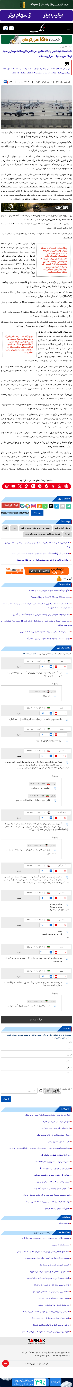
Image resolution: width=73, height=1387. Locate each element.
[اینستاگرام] (33, 505)
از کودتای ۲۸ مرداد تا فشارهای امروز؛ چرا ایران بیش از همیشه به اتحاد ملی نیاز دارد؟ (38, 544)
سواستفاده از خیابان (60, 1245)
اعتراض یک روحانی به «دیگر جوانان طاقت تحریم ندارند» (46, 1311)
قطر (5, 528)
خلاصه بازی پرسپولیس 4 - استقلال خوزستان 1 (50, 1291)
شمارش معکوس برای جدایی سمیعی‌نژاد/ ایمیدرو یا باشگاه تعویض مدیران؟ (39, 1148)
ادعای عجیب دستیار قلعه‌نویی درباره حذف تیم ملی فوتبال (46, 1195)
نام (70, 1042)
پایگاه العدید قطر (62, 528)
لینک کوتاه (12, 505)
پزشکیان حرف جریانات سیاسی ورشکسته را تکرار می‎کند (48, 1202)
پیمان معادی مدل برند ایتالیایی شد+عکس (53, 1135)
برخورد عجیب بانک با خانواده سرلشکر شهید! (51, 1325)
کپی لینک (37, 513)
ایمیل (69, 1054)
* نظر (69, 1067)
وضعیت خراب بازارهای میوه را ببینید (54, 1298)
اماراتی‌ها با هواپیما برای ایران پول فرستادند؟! (50, 1318)
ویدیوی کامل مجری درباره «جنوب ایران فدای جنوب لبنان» (45, 1238)
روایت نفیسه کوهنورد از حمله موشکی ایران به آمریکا (48, 638)
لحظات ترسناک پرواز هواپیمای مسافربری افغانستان (48, 1278)
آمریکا (67, 534)
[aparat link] (7, 486)
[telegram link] (53, 486)
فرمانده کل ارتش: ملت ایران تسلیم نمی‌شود (52, 1175)
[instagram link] (33, 486)
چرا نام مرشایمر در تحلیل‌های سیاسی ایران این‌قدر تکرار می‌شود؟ (43, 560)
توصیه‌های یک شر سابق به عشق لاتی (54, 1265)
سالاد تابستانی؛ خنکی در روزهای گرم (55, 1155)
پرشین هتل (64, 1223)
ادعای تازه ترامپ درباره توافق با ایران (55, 1128)
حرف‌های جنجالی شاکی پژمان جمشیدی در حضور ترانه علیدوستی (43, 1251)
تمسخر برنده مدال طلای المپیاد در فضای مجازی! (49, 1271)
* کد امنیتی (67, 1089)
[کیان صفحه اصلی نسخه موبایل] (36, 1382)
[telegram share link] (56, 506)
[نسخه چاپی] (68, 506)
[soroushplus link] (40, 486)
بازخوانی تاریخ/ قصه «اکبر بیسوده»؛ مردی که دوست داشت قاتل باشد (40, 553)
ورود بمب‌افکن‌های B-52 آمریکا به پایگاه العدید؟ (50, 597)
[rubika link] (66, 486)
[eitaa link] (26, 486)
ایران (14, 528)
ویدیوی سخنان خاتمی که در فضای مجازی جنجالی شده (47, 1258)
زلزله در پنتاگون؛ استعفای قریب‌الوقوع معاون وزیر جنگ (47, 1115)
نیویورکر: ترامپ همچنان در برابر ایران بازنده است (50, 1181)
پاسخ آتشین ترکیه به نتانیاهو (57, 1208)
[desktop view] (11, 28)
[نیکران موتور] (36, 207)
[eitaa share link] (39, 506)
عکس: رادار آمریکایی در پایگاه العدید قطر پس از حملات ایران (45, 632)
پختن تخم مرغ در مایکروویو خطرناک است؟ (52, 1161)
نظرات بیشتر (36, 1020)
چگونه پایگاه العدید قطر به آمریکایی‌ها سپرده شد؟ (49, 590)
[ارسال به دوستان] (62, 506)
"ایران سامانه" (30, 1363)
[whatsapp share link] (45, 506)
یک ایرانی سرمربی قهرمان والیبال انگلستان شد (51, 1188)
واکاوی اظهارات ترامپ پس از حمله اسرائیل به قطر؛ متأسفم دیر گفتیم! (41, 614)
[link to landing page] (37, 28)
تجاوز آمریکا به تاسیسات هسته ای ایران (42, 534)
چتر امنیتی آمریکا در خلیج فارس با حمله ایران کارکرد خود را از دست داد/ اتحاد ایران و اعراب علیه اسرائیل (36, 623)
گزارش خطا (67, 578)
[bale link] (46, 486)
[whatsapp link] (60, 486)
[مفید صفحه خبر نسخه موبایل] (36, 15)
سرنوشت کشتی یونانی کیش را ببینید (53, 1305)
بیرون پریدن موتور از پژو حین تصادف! (54, 1168)
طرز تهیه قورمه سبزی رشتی (59, 1141)
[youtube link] (13, 486)
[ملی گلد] (36, 4)
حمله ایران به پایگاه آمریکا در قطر (35, 528)
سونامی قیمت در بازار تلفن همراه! (56, 1121)
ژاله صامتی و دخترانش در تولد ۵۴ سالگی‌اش (51, 1285)
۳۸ (10, 82)
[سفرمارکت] (36, 571)
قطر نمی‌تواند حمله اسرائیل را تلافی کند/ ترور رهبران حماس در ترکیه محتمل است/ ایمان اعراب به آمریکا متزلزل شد (37, 606)
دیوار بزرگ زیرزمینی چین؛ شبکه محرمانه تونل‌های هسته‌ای (45, 1331)
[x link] (20, 486)
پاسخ (19, 667)
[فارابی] (36, 39)
